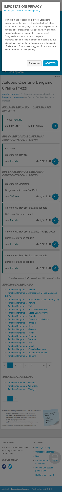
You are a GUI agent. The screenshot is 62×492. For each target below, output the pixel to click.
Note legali (9, 10)
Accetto (50, 63)
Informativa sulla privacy (28, 10)
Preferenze (34, 63)
